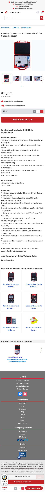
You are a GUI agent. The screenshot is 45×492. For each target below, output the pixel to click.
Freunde (22, 415)
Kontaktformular (23, 389)
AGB (22, 406)
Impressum (22, 403)
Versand (22, 417)
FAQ (22, 412)
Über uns (22, 420)
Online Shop (5, 28)
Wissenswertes (22, 423)
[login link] (37, 13)
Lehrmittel (15, 28)
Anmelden (23, 448)
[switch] (4, 484)
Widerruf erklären (23, 451)
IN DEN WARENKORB (24, 120)
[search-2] (41, 18)
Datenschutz (22, 409)
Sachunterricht (26, 28)
